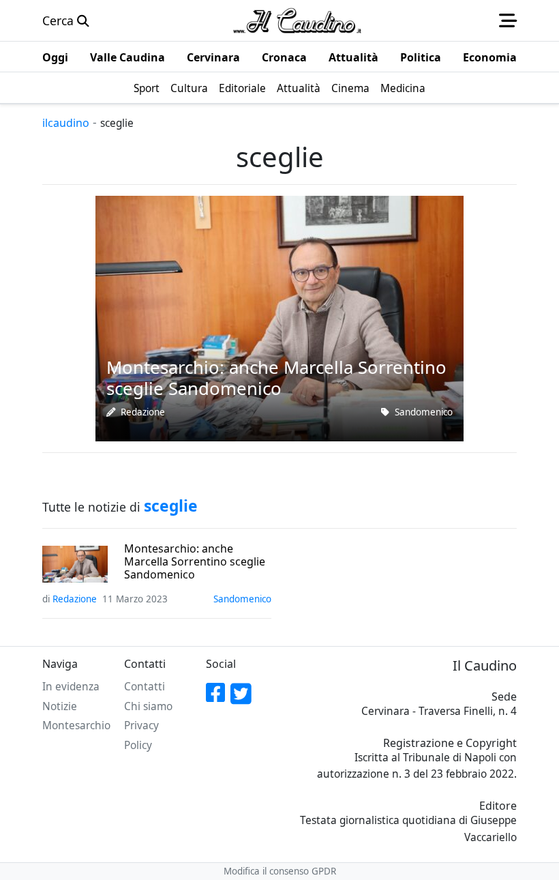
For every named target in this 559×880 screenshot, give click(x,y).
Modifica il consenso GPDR (280, 871)
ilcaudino (65, 122)
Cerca (59, 20)
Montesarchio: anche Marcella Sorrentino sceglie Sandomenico (194, 562)
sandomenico (424, 412)
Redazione (143, 412)
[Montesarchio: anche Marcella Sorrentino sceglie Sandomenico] (279, 317)
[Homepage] (297, 20)
